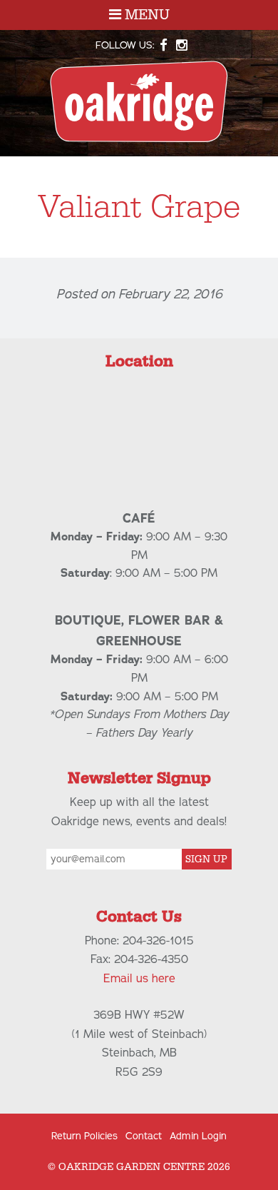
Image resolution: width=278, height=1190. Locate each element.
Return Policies (84, 1136)
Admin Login (198, 1136)
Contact (143, 1136)
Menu (145, 15)
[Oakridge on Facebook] (164, 45)
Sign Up (206, 859)
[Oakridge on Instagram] (181, 45)
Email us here (139, 979)
